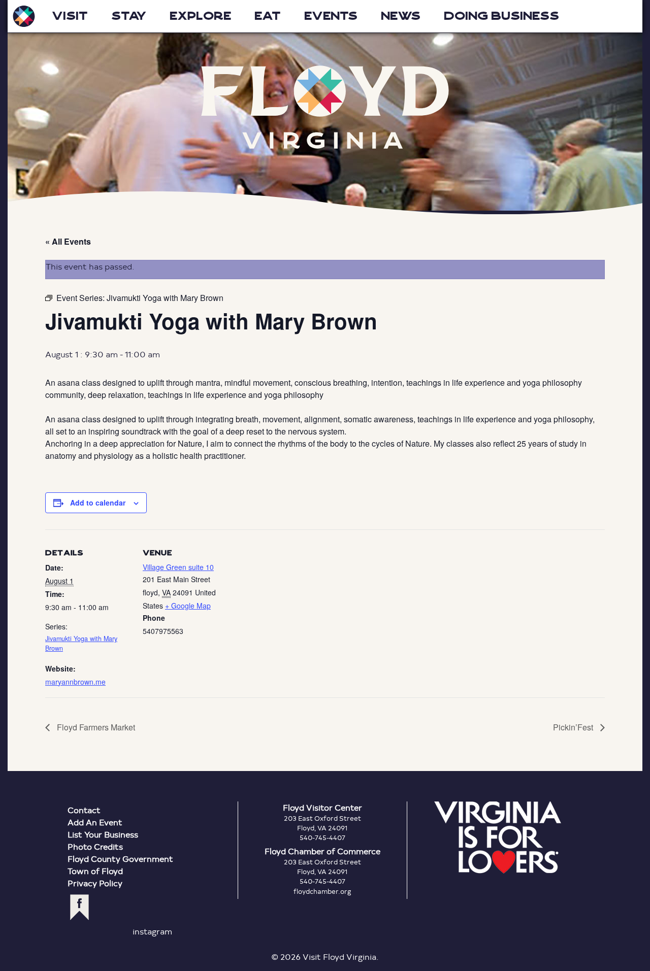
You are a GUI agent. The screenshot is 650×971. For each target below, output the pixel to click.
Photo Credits (95, 846)
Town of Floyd (95, 871)
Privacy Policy (95, 883)
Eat (267, 16)
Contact (84, 810)
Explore (200, 16)
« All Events (68, 241)
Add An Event (95, 822)
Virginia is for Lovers (497, 837)
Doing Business (501, 16)
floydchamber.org (322, 891)
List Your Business (103, 834)
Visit (70, 16)
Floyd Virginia (325, 107)
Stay (128, 16)
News (400, 16)
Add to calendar (97, 502)
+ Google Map (188, 605)
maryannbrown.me (75, 682)
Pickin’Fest (574, 727)
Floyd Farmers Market (95, 727)
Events (331, 16)
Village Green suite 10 (178, 567)
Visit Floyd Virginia (24, 16)
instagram (152, 931)
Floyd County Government (120, 858)
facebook (79, 907)
